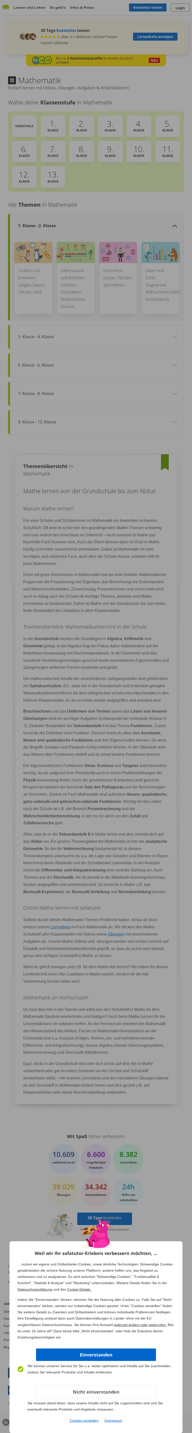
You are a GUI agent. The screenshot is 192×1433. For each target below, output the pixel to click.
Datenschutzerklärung (35, 1289)
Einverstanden (96, 1355)
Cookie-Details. (79, 1289)
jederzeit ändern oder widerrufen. (140, 1325)
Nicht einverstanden (96, 1392)
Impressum (113, 1421)
